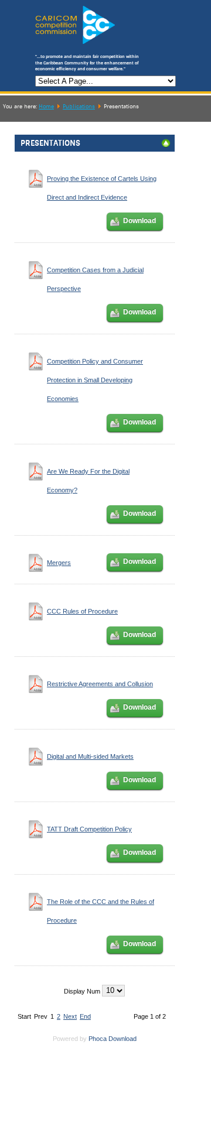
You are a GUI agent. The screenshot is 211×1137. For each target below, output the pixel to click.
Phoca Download (113, 1038)
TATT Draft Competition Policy (89, 829)
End (85, 1016)
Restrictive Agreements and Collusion (100, 683)
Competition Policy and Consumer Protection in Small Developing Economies (95, 380)
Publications (79, 106)
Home (46, 106)
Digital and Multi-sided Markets (90, 756)
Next (70, 1016)
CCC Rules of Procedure (82, 611)
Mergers (59, 562)
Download (139, 221)
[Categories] (166, 145)
